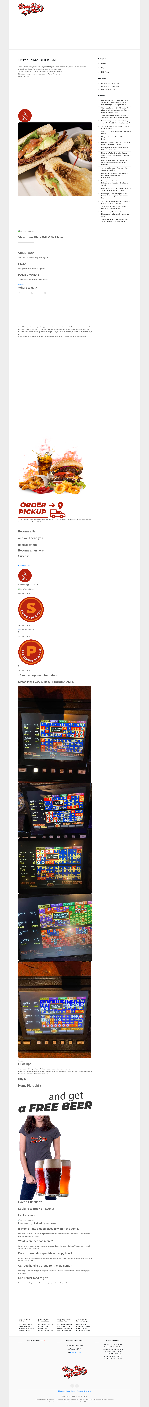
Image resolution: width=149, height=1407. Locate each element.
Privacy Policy (70, 1391)
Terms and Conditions (84, 1391)
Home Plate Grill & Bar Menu (110, 86)
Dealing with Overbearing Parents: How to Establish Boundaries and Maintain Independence (114, 175)
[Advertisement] (74, 34)
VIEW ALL (21, 285)
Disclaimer (61, 1391)
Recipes (103, 64)
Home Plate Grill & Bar (108, 90)
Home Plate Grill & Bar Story (110, 83)
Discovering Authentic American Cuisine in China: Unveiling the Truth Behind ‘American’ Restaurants (115, 155)
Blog (102, 68)
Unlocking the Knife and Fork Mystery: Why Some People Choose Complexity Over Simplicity (114, 163)
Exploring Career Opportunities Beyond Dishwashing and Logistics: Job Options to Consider (114, 183)
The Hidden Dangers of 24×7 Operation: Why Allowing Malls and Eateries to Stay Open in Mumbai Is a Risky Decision (115, 110)
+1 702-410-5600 (75, 1353)
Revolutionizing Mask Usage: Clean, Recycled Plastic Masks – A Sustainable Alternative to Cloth (115, 214)
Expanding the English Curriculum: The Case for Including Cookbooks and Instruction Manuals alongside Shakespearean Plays (115, 103)
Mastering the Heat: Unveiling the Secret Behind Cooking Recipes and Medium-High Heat (114, 196)
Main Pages (105, 72)
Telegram (98, 1401)
